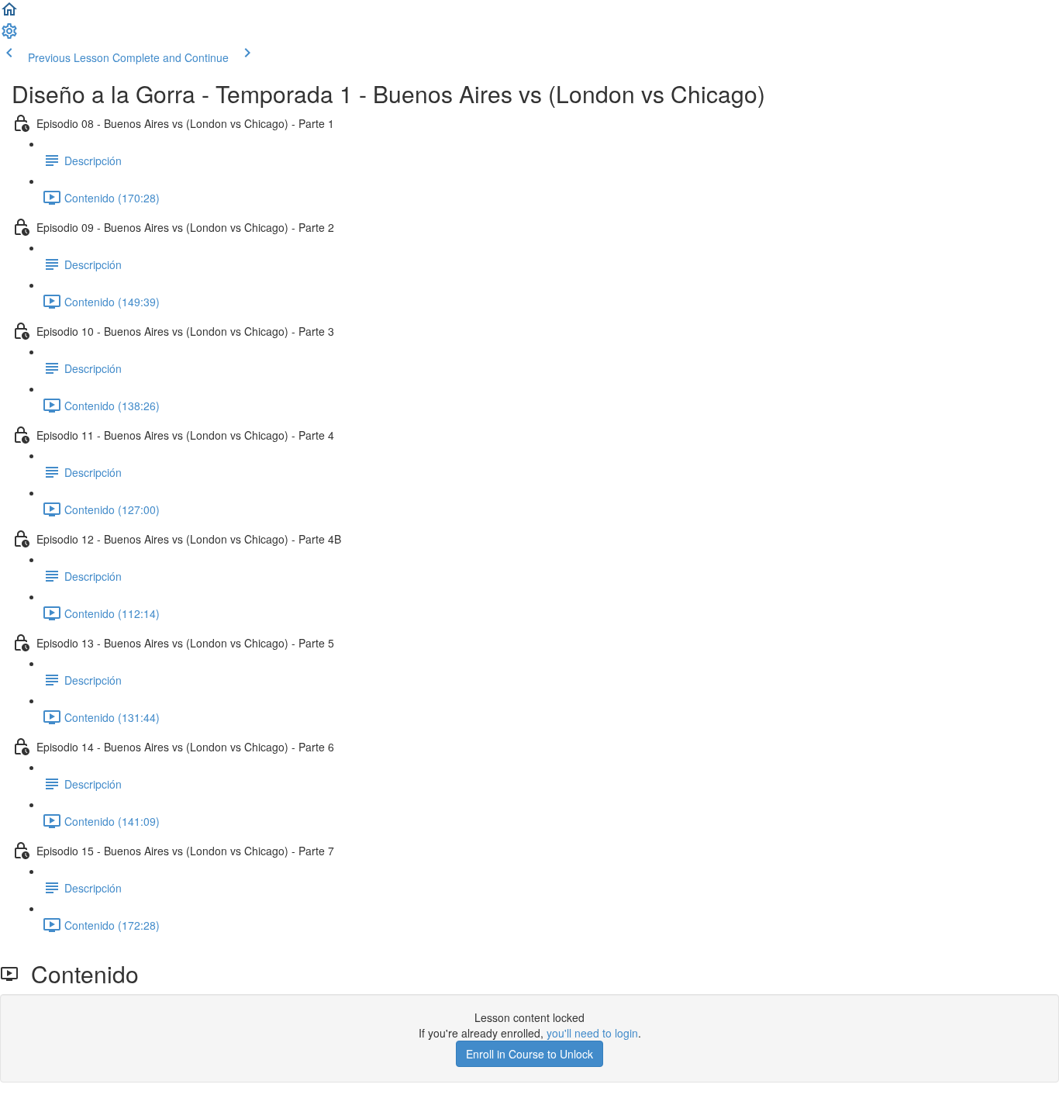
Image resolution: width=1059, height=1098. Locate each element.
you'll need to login (592, 1033)
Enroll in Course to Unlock (529, 1054)
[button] (9, 14)
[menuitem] (9, 35)
